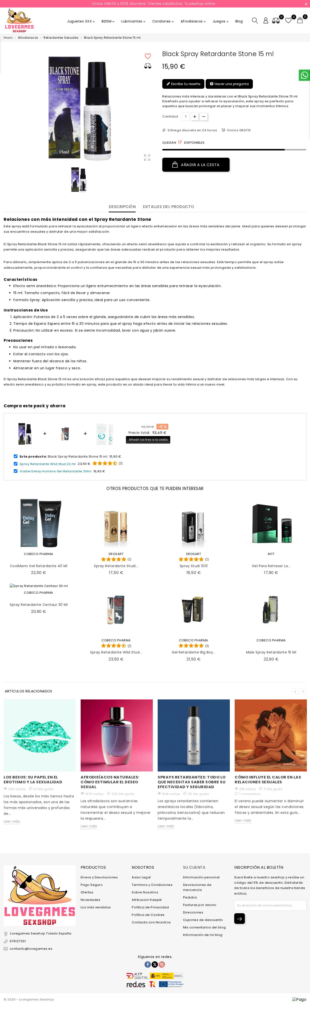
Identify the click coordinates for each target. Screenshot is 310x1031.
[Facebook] (148, 964)
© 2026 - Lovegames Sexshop (29, 999)
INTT (271, 554)
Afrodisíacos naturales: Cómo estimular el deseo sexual (110, 782)
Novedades (91, 899)
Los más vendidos (96, 907)
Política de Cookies (148, 914)
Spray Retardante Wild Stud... (116, 652)
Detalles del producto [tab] (168, 206)
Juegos (221, 21)
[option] (78, 179)
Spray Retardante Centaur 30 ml (39, 604)
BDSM (108, 21)
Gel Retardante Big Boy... (194, 652)
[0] (300, 20)
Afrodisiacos (194, 21)
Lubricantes (133, 21)
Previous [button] (296, 692)
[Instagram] (162, 964)
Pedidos (190, 897)
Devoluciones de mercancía (197, 887)
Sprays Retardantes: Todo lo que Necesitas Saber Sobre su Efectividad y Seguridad (192, 782)
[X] (155, 964)
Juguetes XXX (81, 21)
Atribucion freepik (147, 899)
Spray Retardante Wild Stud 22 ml (48, 463)
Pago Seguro (92, 885)
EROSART (116, 554)
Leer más (12, 821)
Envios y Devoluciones (99, 877)
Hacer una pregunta (231, 84)
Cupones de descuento (203, 920)
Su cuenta (194, 867)
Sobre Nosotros (145, 892)
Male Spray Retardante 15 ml (271, 652)
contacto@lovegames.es (31, 948)
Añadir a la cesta (200, 165)
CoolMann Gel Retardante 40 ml (39, 566)
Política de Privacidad (150, 907)
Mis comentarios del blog (204, 927)
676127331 (18, 941)
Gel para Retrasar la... (271, 566)
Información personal (201, 877)
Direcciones (193, 912)
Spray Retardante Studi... (116, 566)
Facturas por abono (200, 905)
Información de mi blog (203, 935)
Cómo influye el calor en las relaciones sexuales (268, 779)
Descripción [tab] (122, 206)
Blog (239, 21)
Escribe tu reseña (185, 84)
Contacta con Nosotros (151, 922)
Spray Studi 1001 (194, 566)
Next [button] (303, 692)
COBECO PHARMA (38, 554)
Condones (163, 21)
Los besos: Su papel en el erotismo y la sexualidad (33, 779)
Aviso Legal (141, 877)
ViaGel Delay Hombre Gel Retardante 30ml (56, 471)
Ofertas (87, 892)
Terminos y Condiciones (152, 885)
